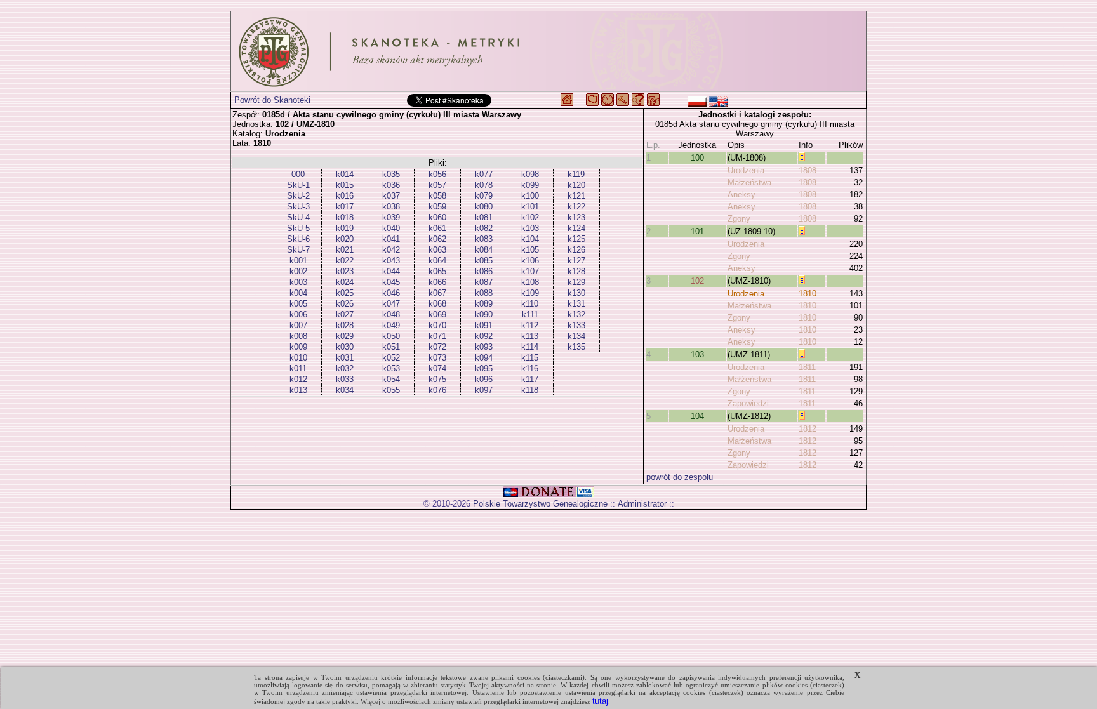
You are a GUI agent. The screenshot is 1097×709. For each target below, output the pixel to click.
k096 (484, 379)
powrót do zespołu (679, 477)
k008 (298, 336)
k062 (437, 239)
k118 (529, 390)
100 (697, 157)
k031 (345, 357)
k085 (484, 260)
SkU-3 (298, 206)
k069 (437, 314)
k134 (576, 336)
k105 (530, 250)
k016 (345, 196)
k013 (298, 390)
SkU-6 (298, 239)
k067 (437, 293)
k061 (437, 228)
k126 (576, 250)
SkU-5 (298, 228)
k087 (484, 282)
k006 (298, 314)
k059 (437, 206)
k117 (529, 379)
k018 (345, 217)
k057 (437, 185)
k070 (437, 325)
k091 (484, 325)
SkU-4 (298, 217)
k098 (530, 174)
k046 (391, 293)
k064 (437, 260)
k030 (345, 347)
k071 (437, 336)
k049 (391, 325)
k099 (530, 185)
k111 (530, 314)
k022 (345, 260)
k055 (391, 390)
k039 (391, 217)
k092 (484, 336)
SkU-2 (298, 196)
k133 (576, 325)
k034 (345, 390)
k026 (345, 303)
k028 (345, 325)
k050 (391, 336)
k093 (484, 347)
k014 (345, 174)
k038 (391, 206)
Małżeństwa (749, 182)
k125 (576, 239)
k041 (391, 239)
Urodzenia (746, 170)
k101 (530, 206)
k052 (391, 357)
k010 (298, 357)
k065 (437, 271)
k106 (530, 260)
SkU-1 (298, 185)
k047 (391, 303)
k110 (529, 303)
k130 (576, 293)
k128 (576, 271)
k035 (391, 174)
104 (697, 416)
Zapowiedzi (748, 403)
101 (697, 231)
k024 (345, 282)
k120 (576, 185)
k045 (391, 282)
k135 (576, 347)
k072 (437, 347)
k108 (530, 282)
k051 (391, 347)
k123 (576, 217)
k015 (345, 185)
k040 (391, 228)
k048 (391, 314)
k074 (437, 368)
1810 (807, 293)
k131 (576, 303)
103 (697, 354)
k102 (530, 217)
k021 (345, 250)
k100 (530, 196)
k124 (576, 228)
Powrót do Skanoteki (272, 100)
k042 (391, 250)
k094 (484, 357)
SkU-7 (298, 250)
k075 (437, 379)
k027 (345, 314)
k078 (484, 185)
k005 (298, 303)
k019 (345, 228)
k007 (298, 325)
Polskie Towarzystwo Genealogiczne (540, 503)
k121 (576, 196)
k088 (484, 293)
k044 (391, 271)
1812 (807, 429)
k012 (298, 379)
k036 (391, 185)
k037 (391, 196)
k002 (298, 271)
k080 (484, 206)
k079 (484, 196)
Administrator (642, 503)
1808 (807, 170)
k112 (529, 325)
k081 (484, 217)
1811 (807, 367)
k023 (345, 271)
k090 (484, 314)
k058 (437, 196)
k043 (391, 260)
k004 (298, 293)
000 (298, 174)
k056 (437, 174)
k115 (529, 357)
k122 (576, 206)
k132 (576, 314)
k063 (437, 250)
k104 (530, 239)
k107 (530, 271)
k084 (484, 250)
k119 (576, 174)
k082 (484, 228)
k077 (484, 174)
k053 (391, 368)
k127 (576, 260)
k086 (484, 271)
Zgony (739, 218)
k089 (484, 303)
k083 (484, 239)
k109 (530, 293)
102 (697, 281)
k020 (345, 239)
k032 (345, 368)
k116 (529, 368)
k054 (391, 379)
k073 (437, 357)
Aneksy (741, 194)
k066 (437, 282)
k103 (530, 228)
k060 (437, 217)
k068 (437, 303)
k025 (345, 293)
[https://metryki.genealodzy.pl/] (548, 51)
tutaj (600, 701)
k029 (345, 336)
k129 (576, 282)
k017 (345, 206)
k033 (345, 379)
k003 (298, 282)
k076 (437, 390)
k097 (484, 390)
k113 (529, 336)
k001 (298, 260)
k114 (529, 347)
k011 (298, 368)
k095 (484, 368)
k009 (298, 347)
